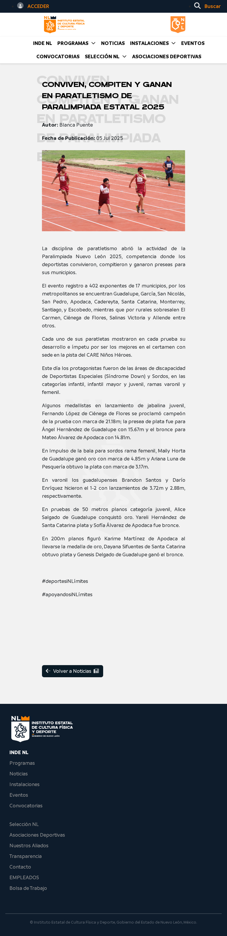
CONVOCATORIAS (58, 56)
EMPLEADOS (24, 877)
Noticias (18, 773)
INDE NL (42, 43)
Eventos (18, 795)
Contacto (20, 867)
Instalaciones (24, 784)
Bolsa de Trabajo (28, 888)
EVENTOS (193, 43)
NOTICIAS (113, 43)
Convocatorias (26, 805)
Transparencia (25, 856)
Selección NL (24, 824)
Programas (22, 763)
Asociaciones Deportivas (166, 56)
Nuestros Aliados (28, 845)
